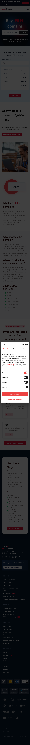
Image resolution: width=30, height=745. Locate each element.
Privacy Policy (10, 364)
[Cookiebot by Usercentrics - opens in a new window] (21, 345)
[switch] (26, 377)
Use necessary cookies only (15, 399)
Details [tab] (15, 348)
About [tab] (24, 348)
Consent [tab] (5, 348)
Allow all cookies (15, 394)
